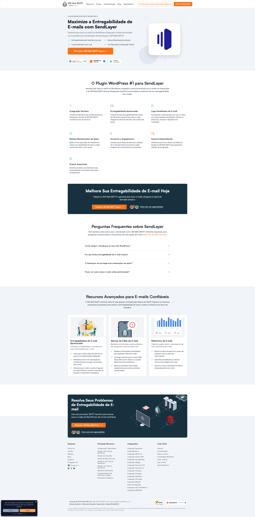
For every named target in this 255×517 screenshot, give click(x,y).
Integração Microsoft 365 (136, 465)
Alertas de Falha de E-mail (124, 340)
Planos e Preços (162, 454)
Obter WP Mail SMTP (183, 4)
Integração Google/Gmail (136, 459)
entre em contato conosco (155, 234)
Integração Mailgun (134, 462)
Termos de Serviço (75, 504)
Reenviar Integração (134, 485)
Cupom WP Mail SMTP (112, 504)
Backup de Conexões (105, 456)
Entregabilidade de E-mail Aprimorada (83, 342)
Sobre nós (71, 448)
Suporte (160, 448)
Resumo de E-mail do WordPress (105, 467)
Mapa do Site (101, 504)
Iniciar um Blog (162, 459)
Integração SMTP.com (135, 454)
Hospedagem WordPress (165, 457)
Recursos (90, 4)
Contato (70, 451)
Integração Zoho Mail (135, 479)
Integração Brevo (133, 451)
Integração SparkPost (135, 476)
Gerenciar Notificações (105, 470)
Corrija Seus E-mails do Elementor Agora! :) (155, 4)
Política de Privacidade (89, 504)
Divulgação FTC (73, 462)
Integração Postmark (135, 471)
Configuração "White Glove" (107, 448)
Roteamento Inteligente (105, 478)
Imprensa (71, 459)
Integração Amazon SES (136, 457)
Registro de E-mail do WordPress (105, 452)
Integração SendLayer (135, 448)
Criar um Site (161, 462)
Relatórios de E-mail (161, 340)
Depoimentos (128, 4)
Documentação (109, 4)
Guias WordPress (163, 465)
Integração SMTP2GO (135, 490)
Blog (119, 4)
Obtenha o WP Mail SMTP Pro (87, 425)
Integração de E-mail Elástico (137, 487)
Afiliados (70, 454)
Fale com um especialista (151, 207)
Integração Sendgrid (134, 473)
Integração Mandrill (134, 482)
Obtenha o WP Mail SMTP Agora (89, 51)
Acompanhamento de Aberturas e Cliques (105, 474)
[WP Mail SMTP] (73, 4)
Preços (98, 4)
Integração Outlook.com (136, 468)
